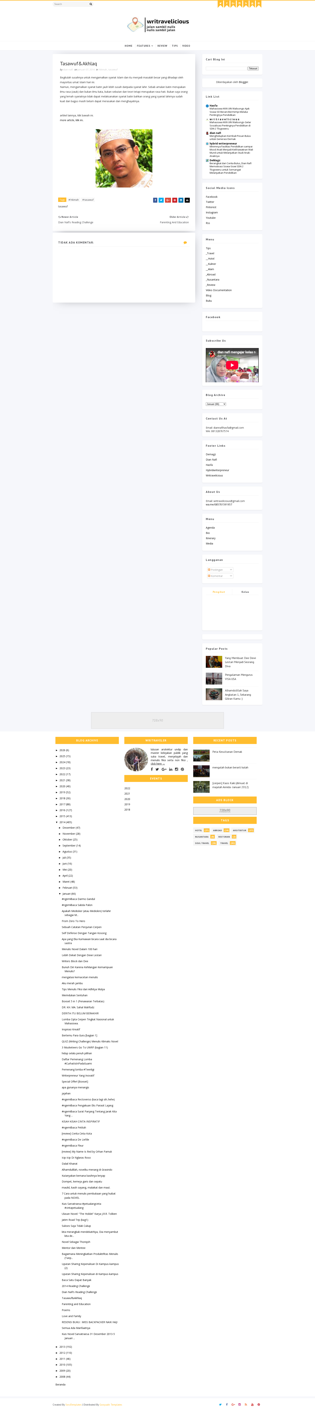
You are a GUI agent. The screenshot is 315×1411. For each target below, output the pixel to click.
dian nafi (215, 133)
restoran (224, 836)
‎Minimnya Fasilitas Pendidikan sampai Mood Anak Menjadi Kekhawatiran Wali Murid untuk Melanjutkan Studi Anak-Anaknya (231, 151)
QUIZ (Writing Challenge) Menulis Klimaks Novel (90, 1041)
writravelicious (214, 475)
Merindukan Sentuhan (75, 995)
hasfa (209, 465)
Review (162, 45)
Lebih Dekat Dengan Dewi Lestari (82, 955)
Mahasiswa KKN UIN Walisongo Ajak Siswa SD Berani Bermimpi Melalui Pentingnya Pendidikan (230, 112)
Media (209, 543)
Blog (208, 295)
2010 (62, 1364)
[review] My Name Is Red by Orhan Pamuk (87, 1151)
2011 (62, 1358)
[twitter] (220, 4)
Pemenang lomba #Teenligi (78, 1069)
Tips (175, 45)
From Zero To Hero (73, 921)
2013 (62, 1346)
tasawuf (113, 69)
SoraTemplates (73, 1404)
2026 (62, 750)
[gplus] (233, 4)
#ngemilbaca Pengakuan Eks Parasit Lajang (87, 1105)
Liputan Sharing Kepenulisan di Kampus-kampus (90, 1274)
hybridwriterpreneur (217, 470)
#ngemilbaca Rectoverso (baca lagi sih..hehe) (88, 1099)
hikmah (103, 69)
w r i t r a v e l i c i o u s (224, 119)
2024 (62, 762)
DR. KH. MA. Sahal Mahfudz (78, 1007)
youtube (211, 217)
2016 (62, 810)
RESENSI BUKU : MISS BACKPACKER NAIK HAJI (89, 1322)
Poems (66, 1310)
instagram (212, 212)
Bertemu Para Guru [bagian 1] (79, 1035)
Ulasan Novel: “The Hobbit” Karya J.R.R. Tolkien (89, 1213)
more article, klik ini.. (72, 120)
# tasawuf (88, 199)
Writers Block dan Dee (75, 961)
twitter (210, 202)
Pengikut (219, 592)
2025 (62, 756)
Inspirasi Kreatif (71, 1029)
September (69, 845)
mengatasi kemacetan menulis (80, 977)
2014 (62, 822)
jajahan (66, 1093)
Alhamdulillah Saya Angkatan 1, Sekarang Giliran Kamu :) (238, 694)
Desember (69, 827)
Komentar (216, 576)
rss (208, 223)
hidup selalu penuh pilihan (77, 1053)
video (186, 45)
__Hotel (210, 258)
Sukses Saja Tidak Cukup (76, 1226)
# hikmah (74, 199)
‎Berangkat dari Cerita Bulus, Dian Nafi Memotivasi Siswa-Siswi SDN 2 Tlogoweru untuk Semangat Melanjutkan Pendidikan (231, 168)
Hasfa (213, 105)
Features (143, 45)
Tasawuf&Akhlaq (72, 1298)
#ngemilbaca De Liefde (75, 1139)
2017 (62, 804)
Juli (65, 857)
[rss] (246, 4)
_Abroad (210, 274)
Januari (67, 893)
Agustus (68, 851)
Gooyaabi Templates (111, 1404)
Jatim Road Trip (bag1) (75, 1219)
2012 (62, 1352)
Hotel (198, 830)
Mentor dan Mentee (73, 1248)
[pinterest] (258, 4)
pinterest (211, 207)
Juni (65, 863)
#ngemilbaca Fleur (72, 1145)
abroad (217, 830)
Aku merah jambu (72, 983)
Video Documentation (219, 290)
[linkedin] (170, 769)
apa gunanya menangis (75, 1087)
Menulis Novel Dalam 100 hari (79, 949)
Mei (65, 869)
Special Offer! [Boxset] (75, 1081)
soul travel (202, 843)
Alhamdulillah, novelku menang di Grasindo (87, 1169)
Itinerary (210, 538)
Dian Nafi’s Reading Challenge (79, 1292)
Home (129, 45)
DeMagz (215, 160)
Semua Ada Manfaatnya (76, 1328)
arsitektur (239, 830)
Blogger (243, 82)
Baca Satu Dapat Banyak (76, 1280)
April (65, 875)
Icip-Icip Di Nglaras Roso (76, 1157)
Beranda (60, 1384)
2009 (62, 1370)
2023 (62, 768)
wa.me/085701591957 (219, 504)
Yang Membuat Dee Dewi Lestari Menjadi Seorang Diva (240, 662)
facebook (211, 196)
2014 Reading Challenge (76, 1286)
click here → (158, 763)
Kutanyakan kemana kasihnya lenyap (83, 1175)
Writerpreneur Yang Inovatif (78, 1075)
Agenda (210, 527)
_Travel (210, 253)
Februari (68, 887)
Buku (209, 300)
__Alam (210, 269)
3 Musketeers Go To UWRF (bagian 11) (85, 1047)
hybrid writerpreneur (223, 143)
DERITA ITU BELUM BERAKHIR (80, 1013)
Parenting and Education (76, 1304)
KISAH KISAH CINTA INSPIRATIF (81, 1121)
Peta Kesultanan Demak (227, 751)
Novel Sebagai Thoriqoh (76, 1242)
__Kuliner (211, 264)
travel (224, 843)
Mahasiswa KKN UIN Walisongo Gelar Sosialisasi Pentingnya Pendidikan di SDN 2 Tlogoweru (230, 125)
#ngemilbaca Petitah (74, 1127)
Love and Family (71, 1316)
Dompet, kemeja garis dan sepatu (82, 1181)
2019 (62, 792)
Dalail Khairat (69, 1163)
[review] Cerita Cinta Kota (77, 1133)
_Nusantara (212, 279)
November (69, 833)
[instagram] (239, 4)
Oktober (68, 839)
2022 (62, 774)
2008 (62, 1376)
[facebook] (227, 4)
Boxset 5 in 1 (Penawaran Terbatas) (83, 1001)
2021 (62, 780)
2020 (62, 786)
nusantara (202, 836)
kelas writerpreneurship (245, 592)
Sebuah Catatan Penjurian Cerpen (82, 927)
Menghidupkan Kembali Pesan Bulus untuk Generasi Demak (230, 137)
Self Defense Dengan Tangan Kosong (84, 933)
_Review (210, 285)
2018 (62, 798)
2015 (62, 816)
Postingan (216, 569)
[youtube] (252, 4)
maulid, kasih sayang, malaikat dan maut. (86, 1187)
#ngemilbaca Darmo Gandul (78, 899)
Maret (66, 881)
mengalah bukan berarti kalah (230, 767)
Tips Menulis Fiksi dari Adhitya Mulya (83, 989)
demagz (211, 454)
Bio (208, 533)
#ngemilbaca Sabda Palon (77, 905)
